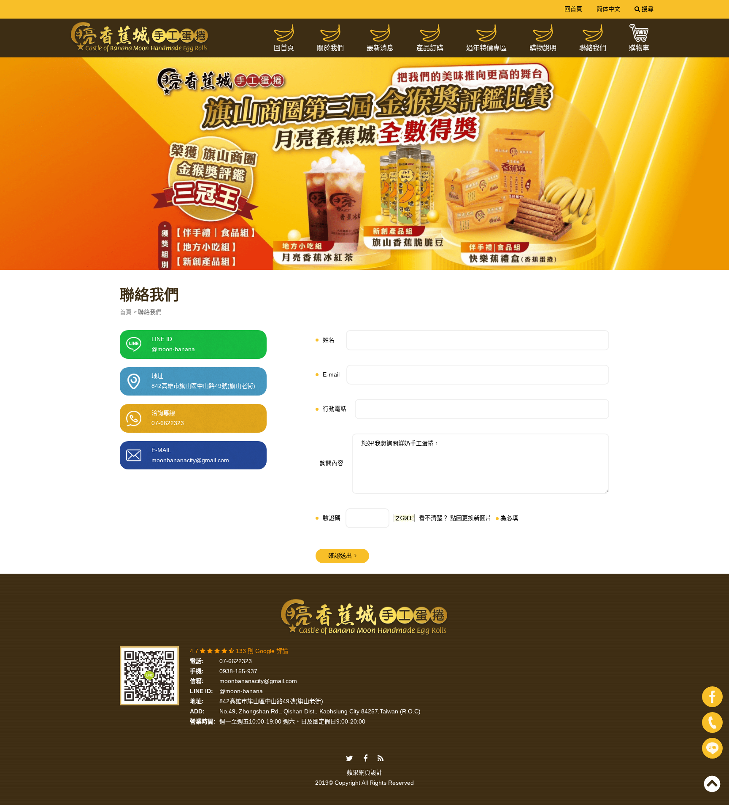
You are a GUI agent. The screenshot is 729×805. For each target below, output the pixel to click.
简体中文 (608, 8)
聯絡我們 (592, 47)
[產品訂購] (429, 33)
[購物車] (639, 33)
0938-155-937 (238, 671)
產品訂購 (429, 47)
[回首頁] (284, 33)
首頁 (126, 312)
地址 (203, 381)
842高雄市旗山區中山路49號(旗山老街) (271, 701)
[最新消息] (380, 33)
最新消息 (380, 47)
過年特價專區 (486, 47)
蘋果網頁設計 (364, 772)
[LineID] (712, 748)
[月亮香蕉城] (139, 37)
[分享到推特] (349, 759)
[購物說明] (542, 33)
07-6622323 (235, 661)
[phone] (712, 722)
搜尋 (646, 8)
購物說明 (542, 47)
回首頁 (573, 8)
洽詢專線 (167, 417)
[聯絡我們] (592, 33)
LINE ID (173, 344)
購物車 (639, 47)
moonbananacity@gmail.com (258, 681)
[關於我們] (330, 33)
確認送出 (340, 555)
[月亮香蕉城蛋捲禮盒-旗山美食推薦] (364, 153)
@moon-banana (241, 691)
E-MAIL (190, 455)
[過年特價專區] (486, 33)
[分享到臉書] (365, 759)
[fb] (712, 696)
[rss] (380, 759)
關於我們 (330, 47)
